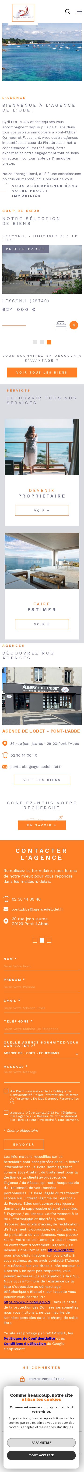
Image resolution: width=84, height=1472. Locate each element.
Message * (16, 1069)
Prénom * (14, 982)
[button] (35, 345)
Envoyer (24, 1147)
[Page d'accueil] (23, 12)
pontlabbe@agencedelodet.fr (36, 769)
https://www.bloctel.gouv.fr (27, 1305)
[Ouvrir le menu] (79, 11)
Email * (12, 1003)
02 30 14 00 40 (23, 758)
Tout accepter (41, 1455)
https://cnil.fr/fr (61, 1253)
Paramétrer (41, 1442)
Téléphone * (18, 1024)
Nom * (10, 961)
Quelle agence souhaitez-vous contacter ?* (41, 1047)
